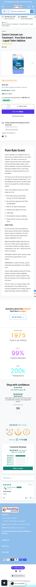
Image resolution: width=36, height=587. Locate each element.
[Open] (4, 583)
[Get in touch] (29, 6)
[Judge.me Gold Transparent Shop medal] (25, 432)
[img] (18, 387)
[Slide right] (32, 63)
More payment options (18, 116)
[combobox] (22, 11)
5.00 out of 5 (22, 450)
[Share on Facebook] (3, 136)
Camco (4, 31)
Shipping (11, 87)
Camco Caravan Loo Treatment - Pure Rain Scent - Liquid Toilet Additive (17, 24)
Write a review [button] (18, 468)
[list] (18, 18)
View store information (11, 129)
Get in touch (17, 317)
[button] (3, 6)
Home (5, 22)
